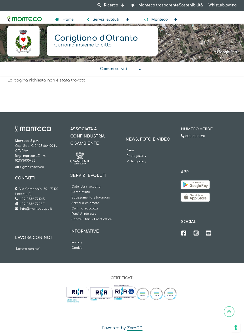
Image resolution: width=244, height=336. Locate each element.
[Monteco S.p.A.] (24, 15)
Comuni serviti (113, 69)
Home (67, 20)
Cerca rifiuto (80, 192)
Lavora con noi (28, 248)
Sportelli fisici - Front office (91, 219)
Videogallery (136, 161)
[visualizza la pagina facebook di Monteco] (184, 233)
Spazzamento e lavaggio (90, 197)
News (130, 150)
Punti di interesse (83, 213)
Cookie (76, 247)
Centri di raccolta (84, 208)
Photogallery (136, 156)
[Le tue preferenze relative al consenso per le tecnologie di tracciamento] (235, 327)
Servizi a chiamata (85, 203)
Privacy (76, 242)
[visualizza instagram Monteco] (196, 233)
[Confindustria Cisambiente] (80, 155)
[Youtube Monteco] (208, 233)
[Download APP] (195, 184)
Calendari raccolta (86, 186)
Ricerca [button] (111, 5)
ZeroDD (134, 328)
